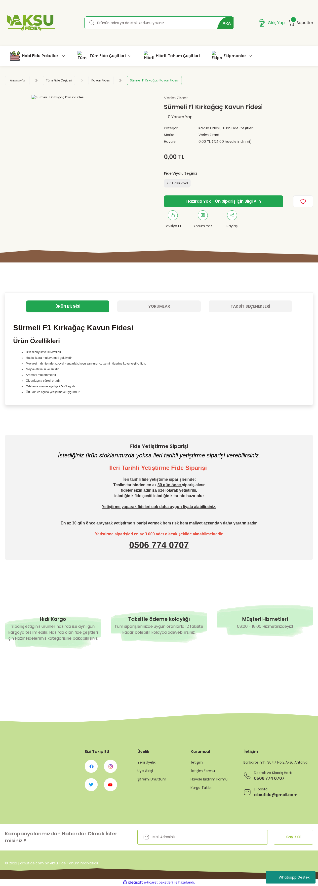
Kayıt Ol (293, 837)
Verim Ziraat (209, 134)
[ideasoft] (133, 882)
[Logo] (30, 23)
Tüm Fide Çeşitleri (237, 128)
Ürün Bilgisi (67, 306)
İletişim (197, 762)
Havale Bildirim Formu (209, 779)
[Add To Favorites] (303, 201)
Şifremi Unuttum (151, 779)
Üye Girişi (145, 770)
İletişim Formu (203, 770)
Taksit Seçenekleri (250, 306)
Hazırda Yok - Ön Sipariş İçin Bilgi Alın (223, 201)
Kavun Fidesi (209, 128)
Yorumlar (159, 306)
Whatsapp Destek (294, 877)
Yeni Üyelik (146, 762)
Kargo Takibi (201, 787)
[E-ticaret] (158, 882)
